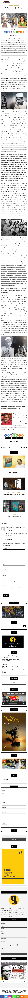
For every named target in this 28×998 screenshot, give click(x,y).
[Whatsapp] (14, 32)
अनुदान (2, 926)
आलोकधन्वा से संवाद (14, 472)
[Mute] (22, 704)
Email (4, 569)
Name (4, 564)
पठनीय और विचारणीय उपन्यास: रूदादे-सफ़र (14, 494)
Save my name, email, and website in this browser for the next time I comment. (14, 588)
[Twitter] (8, 32)
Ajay (7, 527)
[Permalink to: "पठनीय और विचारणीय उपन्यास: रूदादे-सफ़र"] (14, 483)
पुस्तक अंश (14, 470)
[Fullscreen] (24, 704)
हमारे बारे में (3, 941)
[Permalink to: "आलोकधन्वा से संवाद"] (14, 461)
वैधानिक (2, 933)
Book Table (3, 923)
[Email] (17, 32)
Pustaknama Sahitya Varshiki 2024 (11, 659)
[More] (22, 32)
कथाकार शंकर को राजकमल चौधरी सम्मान (10, 666)
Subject (4, 807)
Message (4, 812)
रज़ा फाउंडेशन (20, 437)
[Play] (4, 704)
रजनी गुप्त (14, 437)
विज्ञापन (2, 931)
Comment (5, 548)
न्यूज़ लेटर (2, 928)
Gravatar (10, 581)
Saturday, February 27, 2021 (17, 10)
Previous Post (6, 447)
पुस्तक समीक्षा (16, 5)
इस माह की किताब (10, 492)
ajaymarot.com (9, 530)
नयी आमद (11, 5)
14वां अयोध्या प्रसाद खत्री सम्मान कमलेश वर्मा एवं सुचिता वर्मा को (13, 670)
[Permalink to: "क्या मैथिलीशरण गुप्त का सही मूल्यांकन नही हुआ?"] (14, 19)
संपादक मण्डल (3, 938)
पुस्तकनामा (8, 10)
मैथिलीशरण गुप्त (8, 437)
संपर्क (2, 936)
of (14, 981)
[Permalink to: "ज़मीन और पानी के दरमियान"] (14, 505)
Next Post (23, 447)
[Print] (19, 32)
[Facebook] (5, 32)
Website (4, 575)
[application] (14, 698)
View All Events (14, 682)
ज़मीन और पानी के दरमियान (14, 516)
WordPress (20, 992)
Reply (23, 527)
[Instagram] (11, 32)
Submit (4, 823)
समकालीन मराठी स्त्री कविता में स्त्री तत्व (10, 656)
